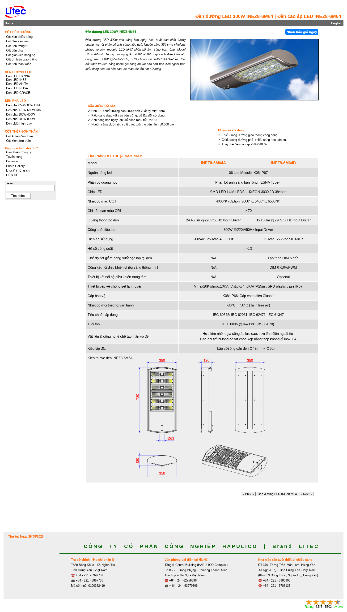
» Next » (306, 494)
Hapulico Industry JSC (21, 148)
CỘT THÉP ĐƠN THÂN (21, 131)
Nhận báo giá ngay (302, 32)
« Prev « (248, 494)
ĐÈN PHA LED (15, 101)
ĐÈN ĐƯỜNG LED (18, 72)
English (336, 23)
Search (10, 183)
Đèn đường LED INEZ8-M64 (277, 494)
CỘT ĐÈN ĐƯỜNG (18, 32)
